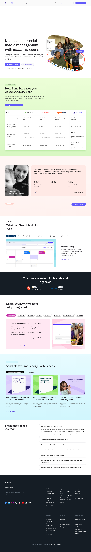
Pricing (49, 3)
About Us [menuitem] (77, 493)
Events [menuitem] (76, 527)
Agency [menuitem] (62, 489)
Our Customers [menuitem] (79, 498)
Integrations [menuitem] (49, 498)
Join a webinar (9, 487)
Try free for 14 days (78, 204)
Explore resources (10, 411)
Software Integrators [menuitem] (66, 495)
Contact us (8, 482)
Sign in (61, 3)
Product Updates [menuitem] (65, 524)
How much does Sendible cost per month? (53, 445)
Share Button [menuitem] (49, 505)
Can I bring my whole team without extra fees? (54, 439)
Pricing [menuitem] (76, 489)
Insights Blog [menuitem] (78, 524)
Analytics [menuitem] (48, 496)
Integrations (27, 3)
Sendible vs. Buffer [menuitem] (51, 530)
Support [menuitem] (62, 519)
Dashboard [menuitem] (49, 489)
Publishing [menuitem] (49, 491)
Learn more (64, 259)
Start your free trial (80, 3)
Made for (43, 3)
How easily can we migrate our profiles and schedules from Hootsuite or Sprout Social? (62, 461)
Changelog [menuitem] (63, 527)
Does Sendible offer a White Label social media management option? (61, 467)
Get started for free (12, 64)
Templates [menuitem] (77, 522)
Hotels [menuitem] (62, 502)
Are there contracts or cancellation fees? (52, 455)
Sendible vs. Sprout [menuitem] (51, 528)
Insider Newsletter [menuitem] (80, 519)
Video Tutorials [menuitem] (64, 522)
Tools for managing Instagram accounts (21, 345)
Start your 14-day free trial (13, 105)
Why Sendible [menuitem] (78, 496)
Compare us (35, 3)
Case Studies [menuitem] (78, 529)
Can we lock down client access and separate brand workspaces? (60, 450)
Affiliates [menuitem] (77, 491)
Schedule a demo (27, 64)
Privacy (53, 544)
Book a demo (70, 3)
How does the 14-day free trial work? (51, 426)
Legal (59, 544)
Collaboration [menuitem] (50, 493)
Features (19, 3)
